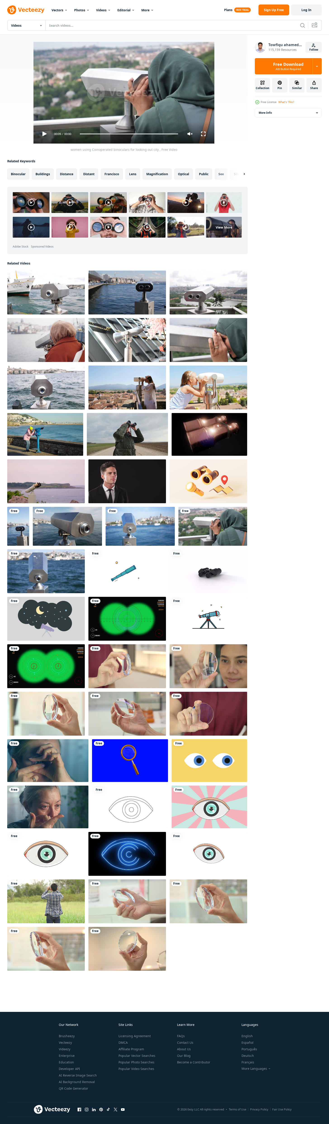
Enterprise (67, 1055)
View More (224, 227)
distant (89, 174)
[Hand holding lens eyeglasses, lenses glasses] (127, 714)
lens (132, 174)
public (203, 174)
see (221, 174)
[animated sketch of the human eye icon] (130, 807)
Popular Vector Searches (136, 1055)
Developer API (69, 1069)
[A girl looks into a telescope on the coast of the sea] (45, 434)
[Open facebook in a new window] (79, 1109)
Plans (228, 10)
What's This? (286, 102)
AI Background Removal (77, 1082)
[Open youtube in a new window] (123, 1109)
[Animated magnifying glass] (130, 760)
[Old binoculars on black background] (209, 434)
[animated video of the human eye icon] (208, 854)
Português (249, 1049)
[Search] (302, 25)
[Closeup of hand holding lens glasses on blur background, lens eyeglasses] (127, 666)
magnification (157, 174)
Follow (313, 50)
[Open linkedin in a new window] (94, 1109)
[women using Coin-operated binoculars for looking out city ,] (46, 340)
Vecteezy (65, 1042)
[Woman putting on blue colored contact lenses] (47, 807)
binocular (18, 174)
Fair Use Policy (282, 1109)
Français (247, 1062)
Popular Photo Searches (136, 1062)
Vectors (57, 10)
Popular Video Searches (136, 1069)
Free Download (288, 66)
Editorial (123, 10)
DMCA (123, 1042)
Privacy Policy (259, 1109)
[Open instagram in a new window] (86, 1109)
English (247, 1036)
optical (183, 174)
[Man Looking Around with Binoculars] (46, 901)
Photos (79, 10)
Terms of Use (237, 1109)
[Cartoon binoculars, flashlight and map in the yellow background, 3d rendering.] (208, 481)
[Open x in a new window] (115, 1109)
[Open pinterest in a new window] (101, 1109)
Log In (306, 10)
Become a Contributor (193, 1062)
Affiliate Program (131, 1049)
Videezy (64, 1049)
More (145, 10)
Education (66, 1062)
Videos (101, 10)
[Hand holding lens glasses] (208, 666)
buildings (43, 174)
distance (66, 174)
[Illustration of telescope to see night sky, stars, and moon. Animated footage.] (46, 619)
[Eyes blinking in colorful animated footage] (209, 760)
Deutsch (247, 1055)
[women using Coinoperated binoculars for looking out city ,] (212, 526)
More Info (265, 113)
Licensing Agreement (134, 1036)
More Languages (254, 1068)
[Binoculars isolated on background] (208, 571)
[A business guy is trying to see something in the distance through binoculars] (127, 481)
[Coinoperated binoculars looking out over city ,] (46, 292)
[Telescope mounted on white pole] (46, 481)
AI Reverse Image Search (78, 1075)
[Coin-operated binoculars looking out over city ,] (127, 340)
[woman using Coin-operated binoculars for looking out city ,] (208, 340)
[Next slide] (240, 174)
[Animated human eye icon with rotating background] (209, 807)
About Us (184, 1049)
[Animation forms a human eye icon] (46, 854)
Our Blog (184, 1055)
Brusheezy (67, 1036)
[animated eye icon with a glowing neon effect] (127, 854)
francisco (111, 174)
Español (247, 1042)
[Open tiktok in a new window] (108, 1109)
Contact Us (185, 1042)
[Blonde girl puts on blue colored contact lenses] (47, 760)
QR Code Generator (73, 1088)
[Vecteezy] (25, 9)
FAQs (181, 1036)
